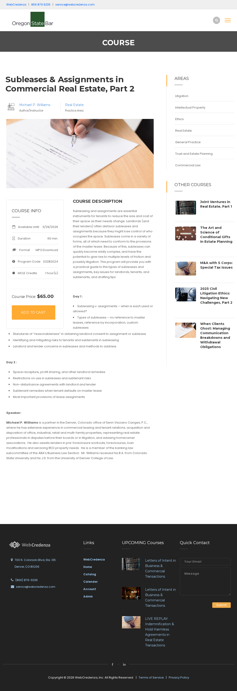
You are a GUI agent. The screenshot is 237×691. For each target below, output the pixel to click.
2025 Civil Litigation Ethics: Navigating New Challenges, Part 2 (216, 296)
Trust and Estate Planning (194, 154)
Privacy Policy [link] (179, 677)
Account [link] (89, 589)
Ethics (179, 119)
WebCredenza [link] (94, 559)
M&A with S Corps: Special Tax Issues (216, 265)
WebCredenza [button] (16, 4)
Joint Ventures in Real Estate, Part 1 (216, 204)
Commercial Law (188, 165)
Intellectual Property (190, 107)
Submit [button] (221, 605)
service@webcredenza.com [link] (75, 4)
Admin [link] (88, 596)
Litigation (181, 96)
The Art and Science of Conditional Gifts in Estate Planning (216, 235)
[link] (37, 19)
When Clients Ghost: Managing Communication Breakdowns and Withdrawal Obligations (215, 335)
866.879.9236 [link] (40, 4)
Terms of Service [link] (151, 677)
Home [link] (87, 567)
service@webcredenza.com (35, 587)
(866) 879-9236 (26, 580)
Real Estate (74, 105)
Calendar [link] (90, 582)
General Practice (188, 142)
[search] (216, 20)
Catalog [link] (89, 574)
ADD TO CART (33, 312)
